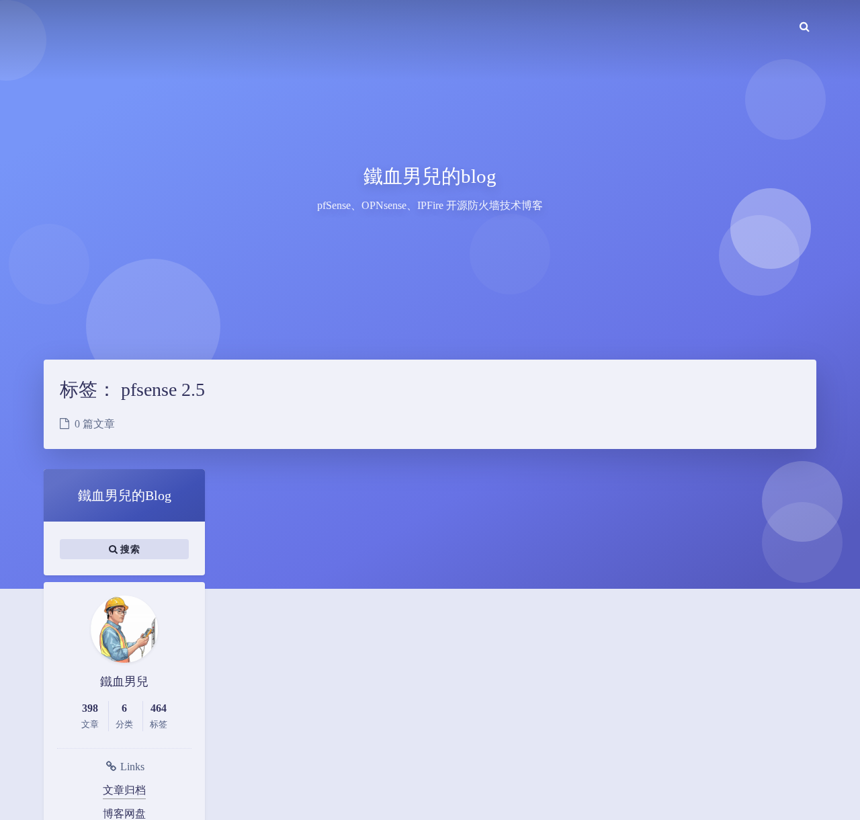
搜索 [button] (129, 549)
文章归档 (124, 790)
